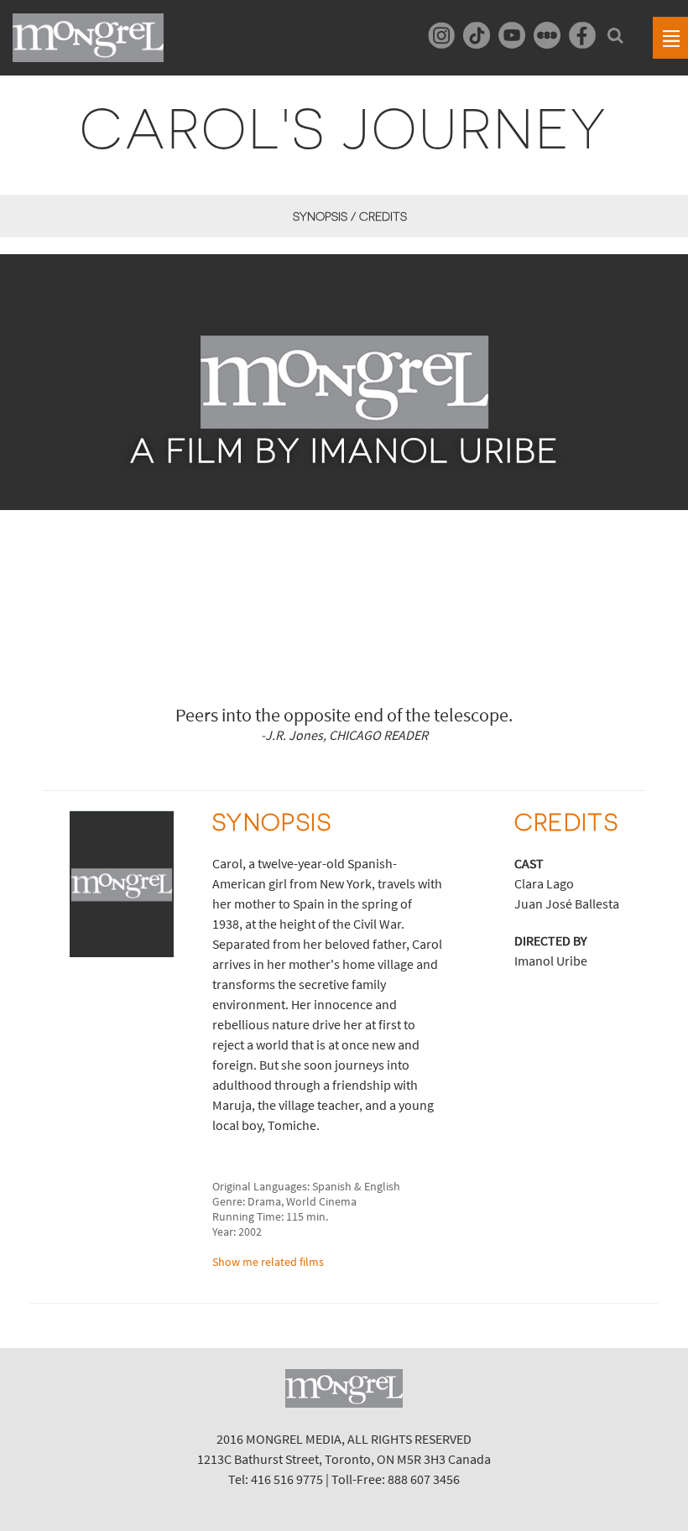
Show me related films (268, 1261)
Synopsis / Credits (349, 216)
